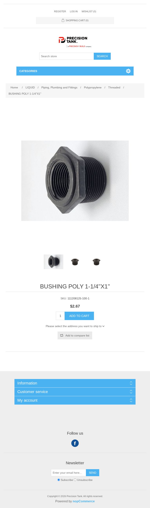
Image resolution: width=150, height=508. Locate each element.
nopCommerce (84, 501)
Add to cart (79, 316)
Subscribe (67, 479)
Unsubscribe (85, 479)
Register (60, 11)
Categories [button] (28, 71)
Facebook (75, 443)
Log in (74, 11)
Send (92, 472)
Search (102, 56)
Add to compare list (77, 335)
